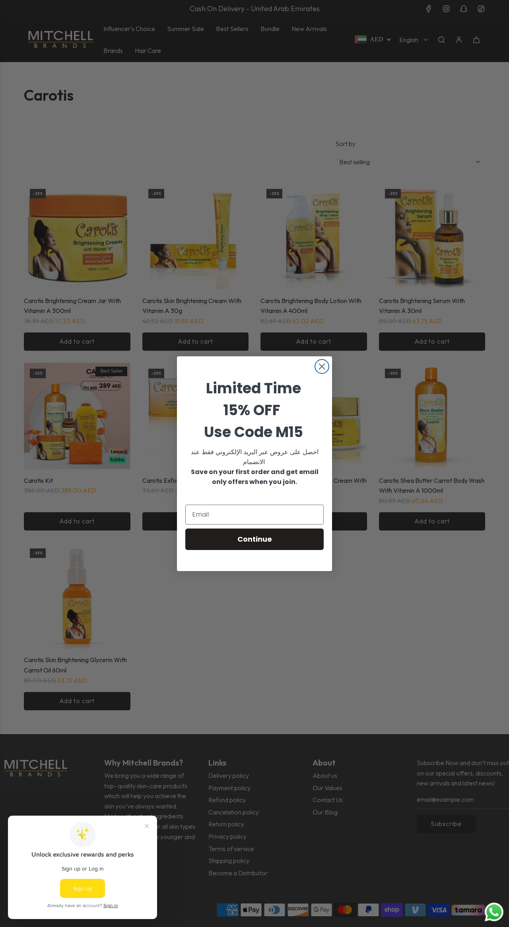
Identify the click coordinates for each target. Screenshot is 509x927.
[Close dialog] (322, 366)
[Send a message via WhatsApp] (494, 912)
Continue (254, 539)
